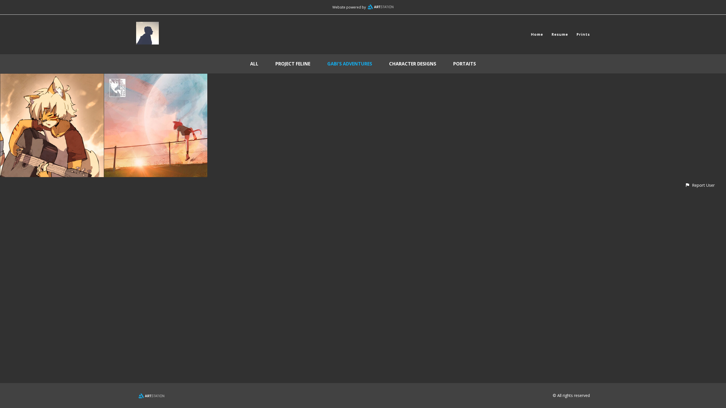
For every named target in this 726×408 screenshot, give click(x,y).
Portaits (464, 64)
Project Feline (292, 64)
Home (537, 34)
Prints (583, 34)
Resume (560, 34)
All (254, 64)
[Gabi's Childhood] (52, 78)
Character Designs (412, 64)
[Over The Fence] (156, 78)
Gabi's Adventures (349, 64)
